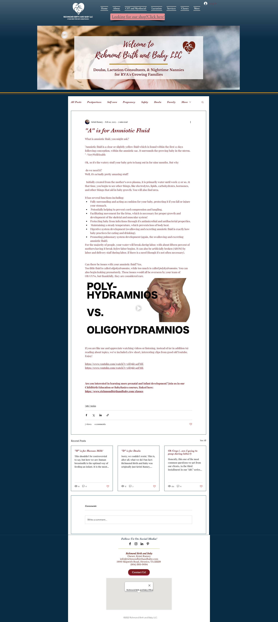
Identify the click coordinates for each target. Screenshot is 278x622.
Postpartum (94, 102)
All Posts (76, 102)
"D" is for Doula (131, 450)
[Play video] (138, 308)
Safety (144, 102)
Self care (112, 102)
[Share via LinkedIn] (100, 415)
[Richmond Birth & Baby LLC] (130, 544)
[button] (202, 102)
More (184, 102)
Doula (157, 102)
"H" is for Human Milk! (89, 450)
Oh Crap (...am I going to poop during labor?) (182, 452)
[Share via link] (107, 415)
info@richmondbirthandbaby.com (139, 559)
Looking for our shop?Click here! (138, 16)
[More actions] (190, 122)
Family (171, 102)
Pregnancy (129, 102)
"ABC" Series (90, 405)
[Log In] (205, 3)
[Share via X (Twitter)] (93, 415)
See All (203, 440)
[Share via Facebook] (86, 415)
